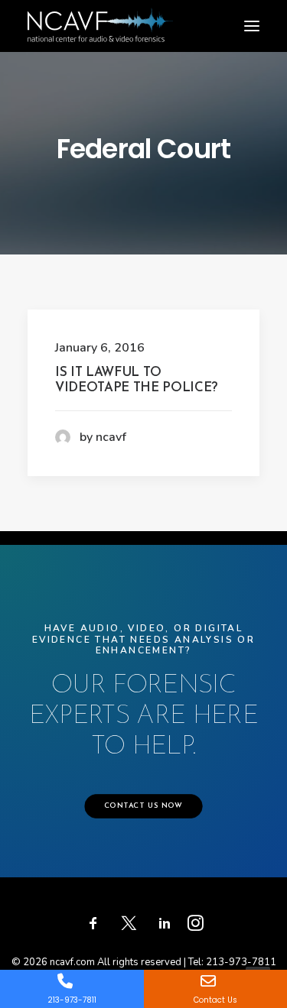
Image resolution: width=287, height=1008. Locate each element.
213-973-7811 (241, 962)
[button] (252, 26)
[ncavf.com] (100, 15)
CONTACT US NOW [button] (143, 806)
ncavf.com (72, 962)
